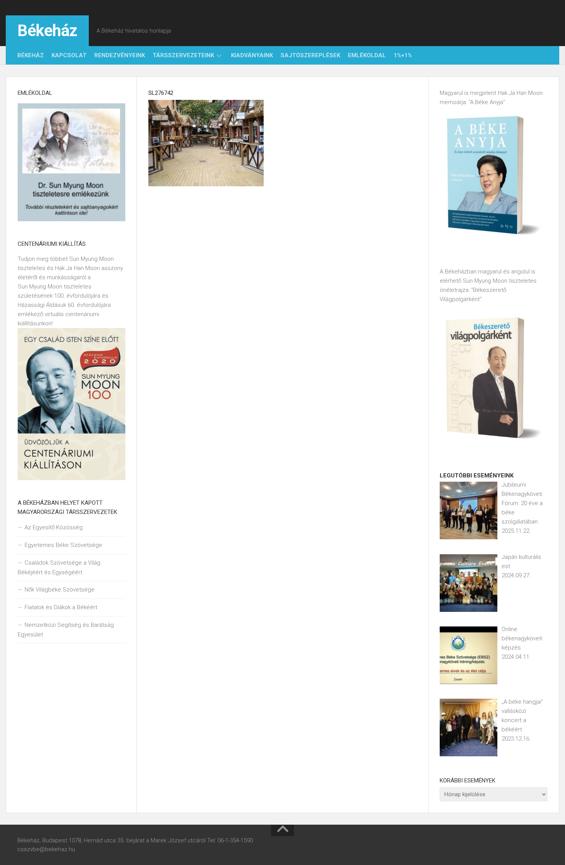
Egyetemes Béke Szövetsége (63, 545)
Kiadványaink (252, 55)
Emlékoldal (367, 55)
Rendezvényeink (119, 55)
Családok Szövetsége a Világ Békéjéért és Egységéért (59, 567)
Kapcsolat (69, 55)
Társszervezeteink (183, 55)
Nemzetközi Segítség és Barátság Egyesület (66, 629)
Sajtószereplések (310, 55)
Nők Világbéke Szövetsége (60, 589)
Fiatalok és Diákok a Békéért (61, 607)
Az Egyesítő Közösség (54, 527)
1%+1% (403, 55)
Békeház (47, 30)
